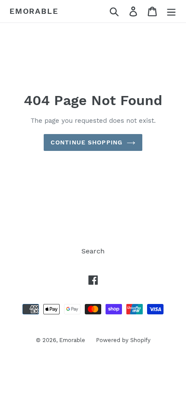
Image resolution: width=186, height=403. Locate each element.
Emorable (34, 11)
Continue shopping (86, 142)
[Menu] (171, 11)
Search (93, 251)
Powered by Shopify (123, 340)
